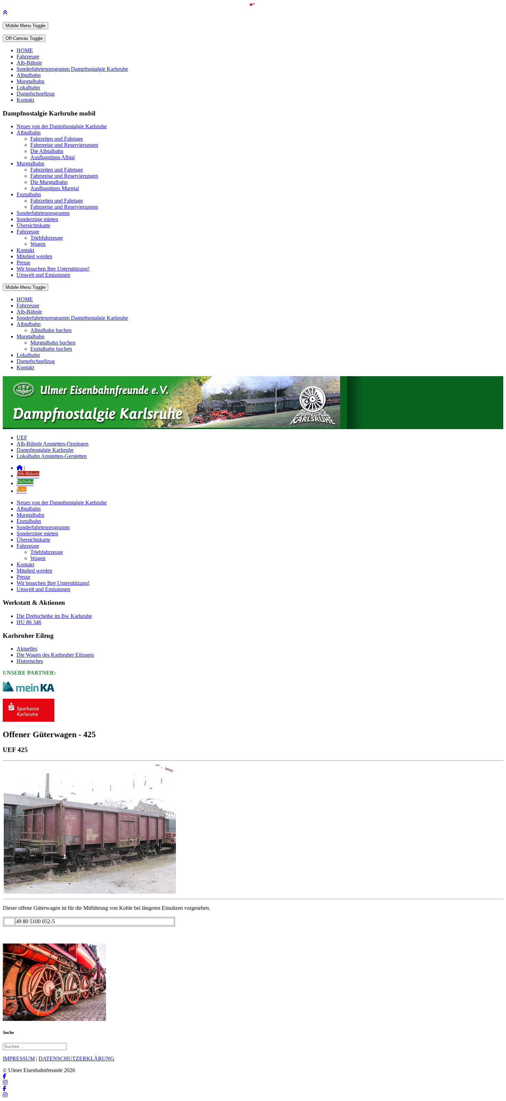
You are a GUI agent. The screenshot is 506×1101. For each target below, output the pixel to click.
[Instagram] (5, 1083)
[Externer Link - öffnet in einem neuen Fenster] (28, 720)
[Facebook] (4, 1076)
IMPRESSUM (19, 1058)
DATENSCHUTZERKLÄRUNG (76, 1058)
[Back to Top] (5, 12)
